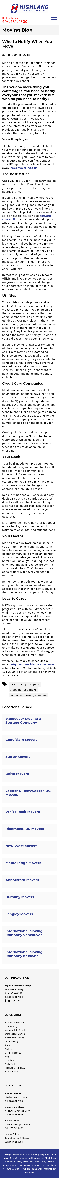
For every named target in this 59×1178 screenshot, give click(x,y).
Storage (8, 1045)
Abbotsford (39, 1161)
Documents (16, 1165)
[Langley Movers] (29, 915)
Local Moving (11, 1026)
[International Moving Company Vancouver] (29, 934)
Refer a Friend (11, 1071)
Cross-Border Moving (15, 1034)
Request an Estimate (14, 1022)
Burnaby (35, 1154)
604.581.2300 (14, 21)
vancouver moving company (28, 695)
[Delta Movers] (29, 775)
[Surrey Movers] (29, 758)
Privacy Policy (37, 1165)
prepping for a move (23, 689)
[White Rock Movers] (29, 813)
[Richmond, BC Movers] (29, 830)
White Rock (28, 1161)
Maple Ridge (51, 1158)
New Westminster (18, 1158)
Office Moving (11, 1041)
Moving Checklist (13, 1053)
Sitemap (5, 1165)
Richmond (10, 1161)
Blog (7, 1056)
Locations (9, 1060)
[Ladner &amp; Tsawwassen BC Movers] (29, 794)
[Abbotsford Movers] (29, 881)
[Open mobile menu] (54, 19)
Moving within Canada (15, 1030)
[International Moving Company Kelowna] (29, 955)
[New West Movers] (29, 847)
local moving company (25, 684)
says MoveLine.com (24, 167)
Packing (8, 1049)
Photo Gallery (11, 1064)
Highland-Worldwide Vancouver (32, 664)
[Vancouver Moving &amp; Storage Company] (29, 722)
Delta (53, 1154)
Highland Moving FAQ (15, 1068)
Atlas (26, 1165)
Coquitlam (45, 1154)
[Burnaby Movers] (29, 898)
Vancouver (25, 1154)
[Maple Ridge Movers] (29, 864)
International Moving (15, 1037)
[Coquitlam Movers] (29, 741)
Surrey (19, 1161)
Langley (5, 1158)
